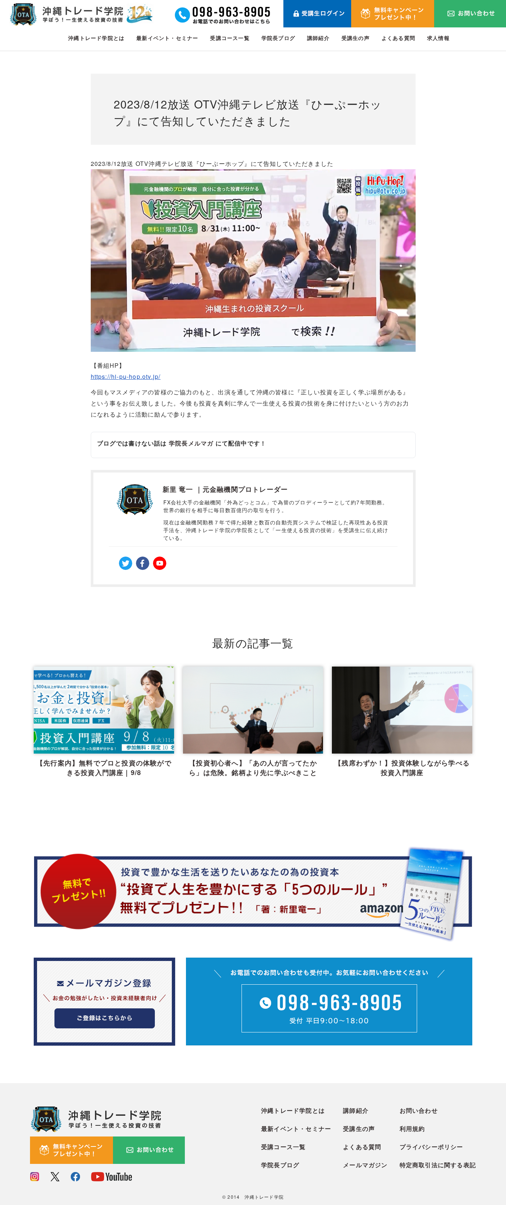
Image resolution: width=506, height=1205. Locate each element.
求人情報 (438, 37)
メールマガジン (365, 1165)
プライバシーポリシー (431, 1146)
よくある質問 (398, 37)
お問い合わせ (419, 1110)
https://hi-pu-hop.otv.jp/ (126, 376)
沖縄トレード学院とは (96, 37)
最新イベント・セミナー (167, 37)
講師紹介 (318, 37)
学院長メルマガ (191, 443)
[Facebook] (142, 563)
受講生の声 (356, 37)
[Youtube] (159, 563)
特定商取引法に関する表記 (438, 1165)
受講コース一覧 (229, 37)
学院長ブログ (278, 37)
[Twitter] (125, 563)
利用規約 (412, 1128)
